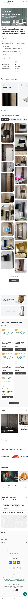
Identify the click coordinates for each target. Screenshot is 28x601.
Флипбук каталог (5, 536)
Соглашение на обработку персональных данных (13, 577)
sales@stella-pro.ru (14, 553)
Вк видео (20, 568)
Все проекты (5, 119)
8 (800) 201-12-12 (10, 550)
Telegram (10, 568)
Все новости (26, 467)
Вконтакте (7, 568)
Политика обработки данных (19, 580)
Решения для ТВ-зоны (16, 119)
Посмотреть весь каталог (26, 322)
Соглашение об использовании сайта (12, 579)
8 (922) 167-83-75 (6, 508)
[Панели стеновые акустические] (9, 99)
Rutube (14, 568)
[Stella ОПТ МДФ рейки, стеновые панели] (14, 311)
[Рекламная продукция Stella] (14, 300)
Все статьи (26, 410)
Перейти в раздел (26, 497)
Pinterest (17, 568)
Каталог (3, 532)
